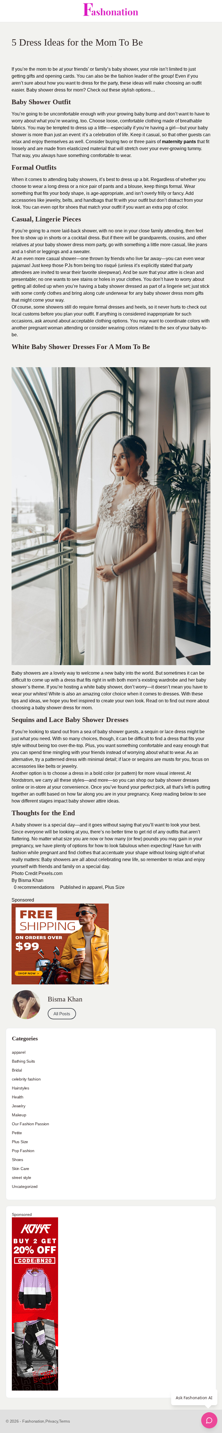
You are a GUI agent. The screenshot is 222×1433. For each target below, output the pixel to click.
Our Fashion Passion (30, 1124)
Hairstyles (20, 1088)
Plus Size (115, 887)
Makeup (19, 1115)
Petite (17, 1132)
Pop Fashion (23, 1150)
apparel (95, 887)
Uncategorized (25, 1186)
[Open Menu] (9, 11)
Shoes (17, 1159)
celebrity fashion (26, 1079)
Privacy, (52, 1421)
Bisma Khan (30, 880)
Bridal (17, 1070)
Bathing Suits (23, 1061)
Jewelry (18, 1106)
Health (17, 1097)
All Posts (61, 1013)
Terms (64, 1421)
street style (21, 1177)
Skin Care (20, 1168)
